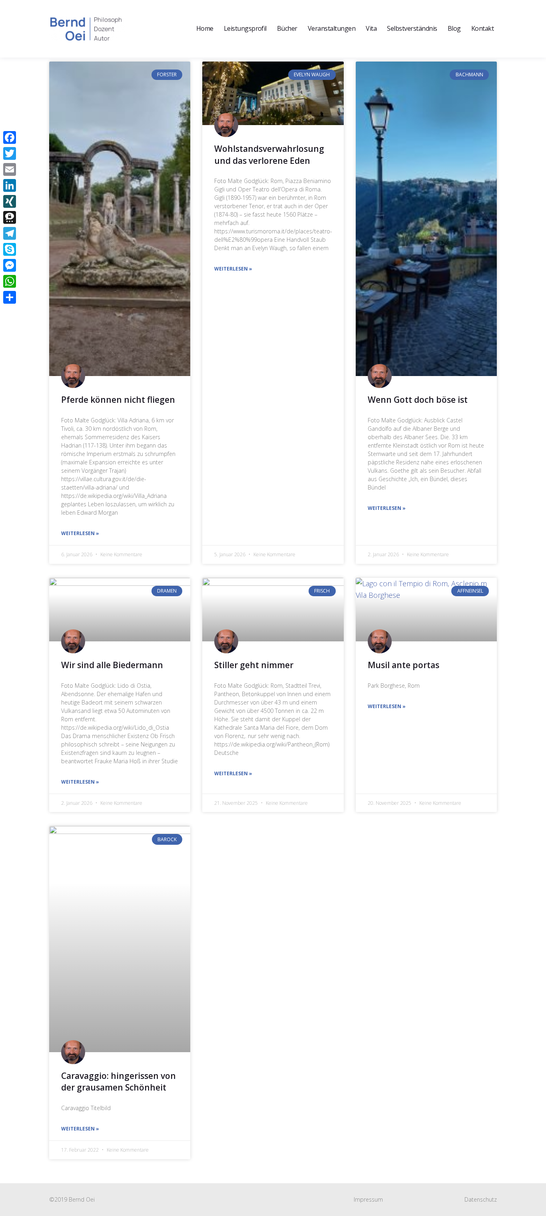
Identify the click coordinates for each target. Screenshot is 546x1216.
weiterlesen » (80, 533)
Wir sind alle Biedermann (112, 665)
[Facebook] (10, 137)
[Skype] (10, 249)
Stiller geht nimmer (253, 665)
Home (204, 28)
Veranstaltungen (331, 28)
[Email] (10, 169)
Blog (454, 28)
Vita (371, 28)
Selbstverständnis (412, 28)
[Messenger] (10, 265)
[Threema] (10, 217)
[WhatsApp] (10, 281)
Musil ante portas (403, 665)
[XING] (10, 201)
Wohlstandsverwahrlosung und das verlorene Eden (269, 154)
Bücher (287, 28)
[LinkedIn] (10, 185)
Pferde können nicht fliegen (118, 399)
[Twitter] (10, 153)
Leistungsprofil (245, 28)
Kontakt (482, 28)
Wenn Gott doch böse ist (418, 399)
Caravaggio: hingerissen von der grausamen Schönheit (118, 1081)
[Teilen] (10, 297)
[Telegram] (10, 233)
